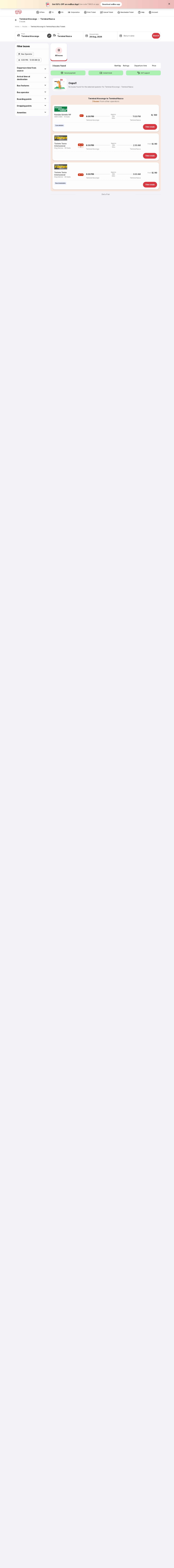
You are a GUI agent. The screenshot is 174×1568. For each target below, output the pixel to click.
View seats (150, 127)
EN (62, 12)
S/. (53, 12)
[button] (49, 36)
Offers (42, 12)
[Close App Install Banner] (169, 3)
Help (142, 12)
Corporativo (75, 12)
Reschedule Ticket (127, 12)
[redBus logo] (18, 12)
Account (155, 12)
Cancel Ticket (108, 12)
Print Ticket (91, 12)
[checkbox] (32, 57)
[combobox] (32, 35)
